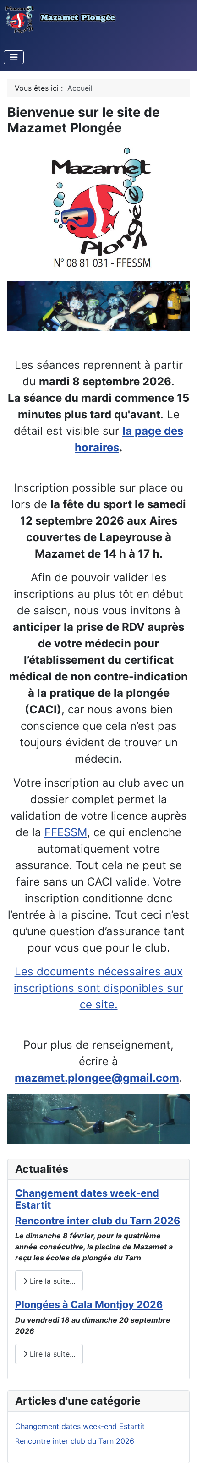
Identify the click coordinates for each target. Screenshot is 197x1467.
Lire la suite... (51, 1281)
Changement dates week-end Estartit (80, 1426)
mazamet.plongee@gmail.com (97, 1077)
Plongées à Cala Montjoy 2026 (89, 1304)
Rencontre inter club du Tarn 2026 (97, 1220)
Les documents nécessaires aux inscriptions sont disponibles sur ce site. (98, 988)
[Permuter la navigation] (14, 57)
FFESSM (65, 832)
